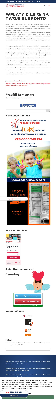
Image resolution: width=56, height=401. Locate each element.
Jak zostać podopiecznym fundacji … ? (15, 81)
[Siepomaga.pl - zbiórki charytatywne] (28, 306)
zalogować (14, 97)
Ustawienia (28, 393)
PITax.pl (17, 344)
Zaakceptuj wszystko (28, 397)
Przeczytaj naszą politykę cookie (23, 388)
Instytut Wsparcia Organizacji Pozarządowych (36, 342)
